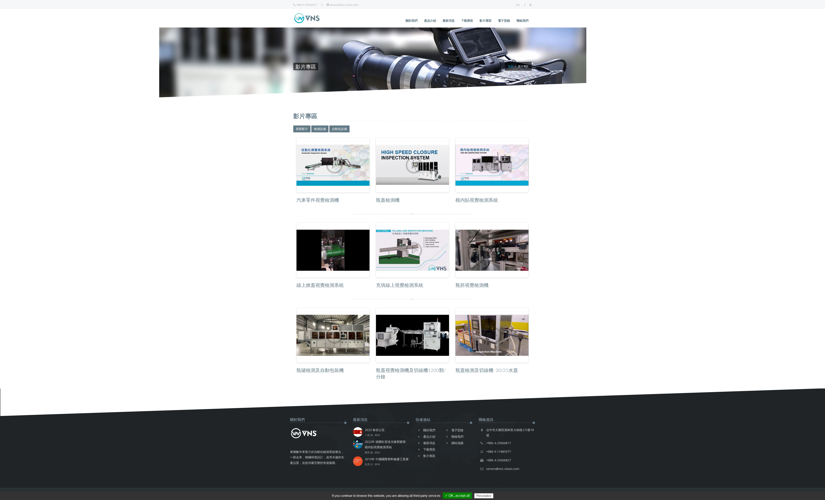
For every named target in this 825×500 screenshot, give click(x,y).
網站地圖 (457, 443)
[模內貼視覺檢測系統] (492, 165)
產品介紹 (430, 20)
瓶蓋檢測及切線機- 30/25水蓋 (486, 370)
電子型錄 (504, 20)
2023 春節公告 (375, 432)
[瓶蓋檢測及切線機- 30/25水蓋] (492, 335)
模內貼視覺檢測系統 (476, 200)
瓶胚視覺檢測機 (472, 285)
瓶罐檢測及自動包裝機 (320, 370)
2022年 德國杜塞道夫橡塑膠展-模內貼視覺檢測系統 (386, 447)
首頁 (510, 66)
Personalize (484, 495)
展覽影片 (302, 129)
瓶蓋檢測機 (388, 200)
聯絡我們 (522, 20)
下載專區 (467, 20)
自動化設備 (339, 129)
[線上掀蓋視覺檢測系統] (333, 250)
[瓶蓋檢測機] (412, 165)
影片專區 (486, 20)
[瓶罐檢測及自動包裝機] (333, 335)
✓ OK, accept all (457, 495)
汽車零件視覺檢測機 (317, 200)
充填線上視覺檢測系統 (399, 285)
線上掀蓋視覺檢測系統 (320, 285)
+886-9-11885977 (498, 452)
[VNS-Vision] (314, 18)
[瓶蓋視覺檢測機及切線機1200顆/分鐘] (412, 335)
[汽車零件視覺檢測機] (333, 165)
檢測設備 (320, 129)
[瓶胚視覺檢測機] (492, 250)
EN (518, 4)
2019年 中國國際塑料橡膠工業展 (387, 461)
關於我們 (412, 20)
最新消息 (449, 20)
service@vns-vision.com (343, 4)
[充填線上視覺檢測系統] (412, 250)
